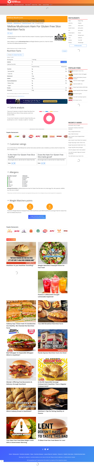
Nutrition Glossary (38, 454)
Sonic (69, 37)
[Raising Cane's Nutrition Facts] (66, 136)
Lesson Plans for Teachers (50, 454)
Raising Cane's (81, 35)
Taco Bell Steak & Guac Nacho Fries (75, 156)
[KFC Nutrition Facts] (38, 136)
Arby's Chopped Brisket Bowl (74, 131)
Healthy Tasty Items (68, 454)
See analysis (63, 62)
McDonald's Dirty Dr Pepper (74, 125)
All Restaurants (78, 45)
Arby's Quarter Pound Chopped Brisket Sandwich (76, 137)
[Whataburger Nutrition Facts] (59, 231)
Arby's (69, 20)
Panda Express (71, 32)
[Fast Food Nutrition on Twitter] (47, 449)
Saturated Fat (11, 71)
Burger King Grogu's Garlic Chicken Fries (76, 142)
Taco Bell (80, 40)
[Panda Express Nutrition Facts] (24, 136)
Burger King (80, 20)
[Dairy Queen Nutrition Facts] (31, 136)
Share (10, 33)
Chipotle (79, 23)
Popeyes (70, 35)
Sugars (9, 85)
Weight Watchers (24, 21)
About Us (60, 454)
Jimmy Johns (80, 28)
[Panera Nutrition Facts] (45, 136)
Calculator (16, 21)
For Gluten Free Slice (15, 55)
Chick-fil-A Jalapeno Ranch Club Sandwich (76, 149)
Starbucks (80, 37)
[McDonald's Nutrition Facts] (10, 231)
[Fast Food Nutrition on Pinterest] (45, 449)
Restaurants (10, 4)
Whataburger (80, 42)
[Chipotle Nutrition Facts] (59, 136)
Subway (70, 40)
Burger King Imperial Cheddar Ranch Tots (77, 145)
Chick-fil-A (70, 23)
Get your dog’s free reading (50, 101)
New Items (27, 4)
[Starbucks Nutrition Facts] (38, 231)
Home (10, 454)
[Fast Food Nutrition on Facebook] (42, 449)
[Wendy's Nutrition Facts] (17, 231)
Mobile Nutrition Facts (79, 454)
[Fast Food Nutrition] (13, 1)
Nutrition (10, 21)
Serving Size (10, 59)
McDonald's (80, 30)
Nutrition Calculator (19, 4)
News (40, 4)
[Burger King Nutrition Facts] (10, 136)
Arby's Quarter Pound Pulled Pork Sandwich (77, 140)
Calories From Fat (11, 64)
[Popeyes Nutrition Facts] (52, 136)
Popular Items (33, 21)
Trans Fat (10, 73)
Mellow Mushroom (21, 96)
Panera (79, 32)
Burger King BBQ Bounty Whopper (75, 147)
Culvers (69, 25)
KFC (69, 30)
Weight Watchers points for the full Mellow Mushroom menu (37, 216)
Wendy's (70, 42)
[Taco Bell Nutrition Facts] (24, 231)
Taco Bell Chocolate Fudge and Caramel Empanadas (76, 153)
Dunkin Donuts (71, 28)
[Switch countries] (51, 5)
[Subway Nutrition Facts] (17, 136)
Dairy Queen (80, 25)
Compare (64, 51)
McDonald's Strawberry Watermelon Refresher (75, 128)
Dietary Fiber (11, 83)
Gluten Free (34, 4)
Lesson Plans (46, 4)
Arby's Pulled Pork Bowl (73, 134)
